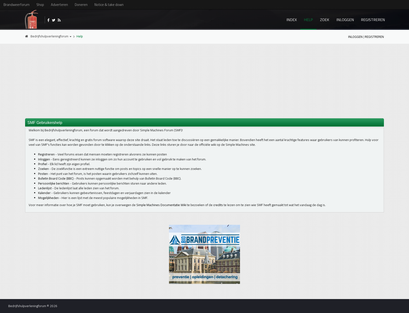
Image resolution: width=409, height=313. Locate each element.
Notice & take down (109, 4)
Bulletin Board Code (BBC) (56, 178)
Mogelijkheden (48, 197)
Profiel (42, 164)
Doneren (81, 4)
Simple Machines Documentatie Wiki (161, 205)
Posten (43, 173)
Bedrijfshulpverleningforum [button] (50, 36)
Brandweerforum (17, 4)
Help (308, 19)
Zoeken (43, 168)
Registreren (373, 19)
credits (218, 205)
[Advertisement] (204, 81)
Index (291, 19)
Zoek (324, 19)
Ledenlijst (45, 188)
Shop (40, 4)
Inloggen (345, 19)
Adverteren (59, 4)
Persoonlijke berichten (53, 183)
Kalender (44, 192)
